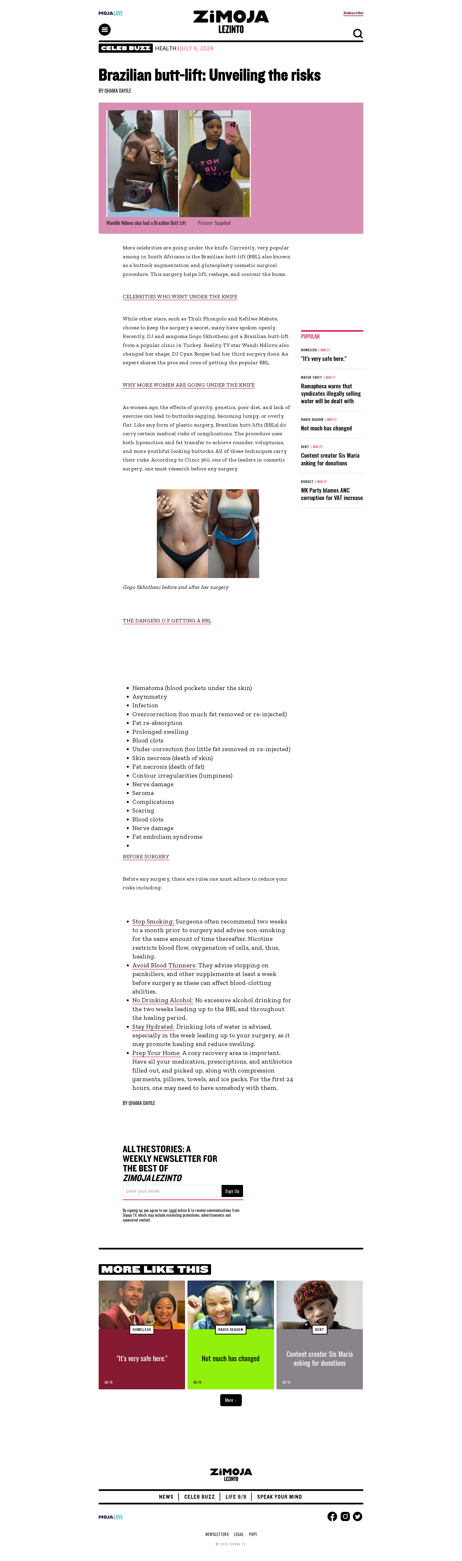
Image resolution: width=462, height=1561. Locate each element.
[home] (231, 22)
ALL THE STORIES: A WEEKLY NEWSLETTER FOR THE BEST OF (170, 1164)
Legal (173, 1210)
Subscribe (353, 13)
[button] (107, 25)
